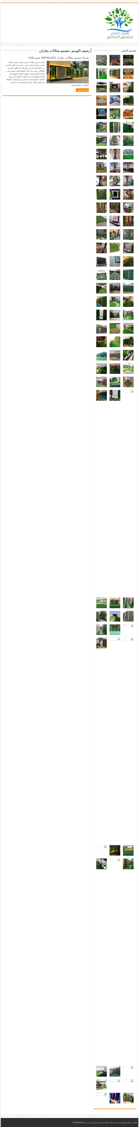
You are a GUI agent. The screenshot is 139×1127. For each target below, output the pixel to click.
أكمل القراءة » (82, 90)
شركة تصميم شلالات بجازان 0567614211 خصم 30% (59, 57)
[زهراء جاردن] (119, 22)
